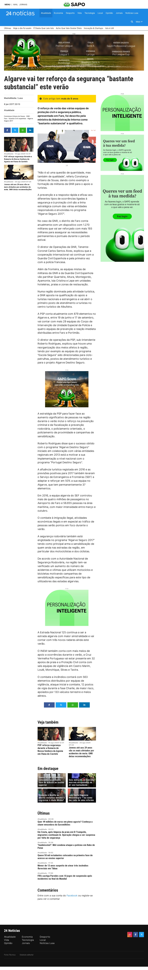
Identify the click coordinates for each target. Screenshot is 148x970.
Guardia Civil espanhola (17, 119)
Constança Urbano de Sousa (14, 116)
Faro (5, 119)
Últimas (44, 813)
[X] (141, 934)
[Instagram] (129, 934)
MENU (7, 4)
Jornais (23, 4)
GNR (28, 116)
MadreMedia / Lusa (13, 98)
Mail (15, 4)
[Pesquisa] (132, 21)
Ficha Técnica (9, 955)
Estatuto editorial (26, 955)
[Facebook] (135, 934)
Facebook (72, 895)
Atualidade (9, 110)
